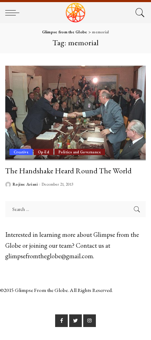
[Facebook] (61, 320)
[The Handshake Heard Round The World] (75, 113)
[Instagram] (89, 320)
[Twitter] (75, 320)
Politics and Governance (80, 151)
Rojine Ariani (25, 184)
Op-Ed (43, 151)
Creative (21, 151)
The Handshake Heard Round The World (68, 170)
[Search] (139, 12)
